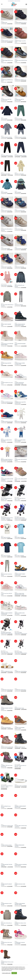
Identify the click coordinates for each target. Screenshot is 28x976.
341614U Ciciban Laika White (21, 785)
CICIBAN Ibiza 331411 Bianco (7, 689)
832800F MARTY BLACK (20, 747)
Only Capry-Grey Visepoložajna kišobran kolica (7, 652)
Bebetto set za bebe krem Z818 (21, 421)
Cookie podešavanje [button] (6, 973)
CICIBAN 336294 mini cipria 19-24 (7, 383)
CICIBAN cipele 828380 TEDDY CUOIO (19, 728)
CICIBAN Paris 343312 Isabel (7, 825)
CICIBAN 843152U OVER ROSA (20, 885)
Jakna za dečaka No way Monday (19, 286)
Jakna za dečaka (4, 118)
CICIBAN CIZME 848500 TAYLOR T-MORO (20, 904)
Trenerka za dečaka (18, 118)
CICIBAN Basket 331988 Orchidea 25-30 (20, 364)
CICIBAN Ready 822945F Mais (6, 364)
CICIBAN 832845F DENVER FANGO (7, 709)
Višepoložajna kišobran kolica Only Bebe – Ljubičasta (7, 518)
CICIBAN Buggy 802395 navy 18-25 (7, 61)
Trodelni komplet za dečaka (6, 137)
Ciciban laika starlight (5, 248)
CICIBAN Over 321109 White (21, 671)
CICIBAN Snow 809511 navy (20, 79)
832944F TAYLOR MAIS (6, 727)
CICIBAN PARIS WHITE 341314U (19, 846)
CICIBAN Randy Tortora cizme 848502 (7, 962)
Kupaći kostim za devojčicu (6, 285)
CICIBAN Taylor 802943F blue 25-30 (21, 61)
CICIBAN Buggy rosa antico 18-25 (20, 41)
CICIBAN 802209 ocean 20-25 (7, 40)
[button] (2, 4)
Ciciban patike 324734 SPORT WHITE (21, 460)
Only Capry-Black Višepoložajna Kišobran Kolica (21, 633)
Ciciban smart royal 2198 (6, 266)
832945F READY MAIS (19, 708)
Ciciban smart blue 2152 (20, 210)
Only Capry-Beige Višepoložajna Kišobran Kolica (21, 652)
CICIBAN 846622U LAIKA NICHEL (6, 904)
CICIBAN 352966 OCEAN (6, 845)
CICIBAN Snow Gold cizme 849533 (6, 943)
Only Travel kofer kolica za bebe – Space (20, 499)
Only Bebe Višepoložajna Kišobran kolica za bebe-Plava (21, 518)
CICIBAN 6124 (4, 22)
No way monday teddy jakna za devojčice (7, 305)
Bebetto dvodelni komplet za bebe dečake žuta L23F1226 (6, 460)
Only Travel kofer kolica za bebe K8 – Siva (6, 499)
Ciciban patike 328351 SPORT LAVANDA (7, 479)
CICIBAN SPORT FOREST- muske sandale (20, 575)
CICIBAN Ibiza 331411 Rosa (20, 689)
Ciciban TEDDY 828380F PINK (6, 325)
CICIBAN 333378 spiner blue (7, 421)
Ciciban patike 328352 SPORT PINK (21, 479)
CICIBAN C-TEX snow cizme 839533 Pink (6, 766)
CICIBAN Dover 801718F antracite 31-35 (6, 100)
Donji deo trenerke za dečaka (7, 155)
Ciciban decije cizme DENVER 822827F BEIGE (7, 344)
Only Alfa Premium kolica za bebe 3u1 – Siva (20, 766)
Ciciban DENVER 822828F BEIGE (20, 344)
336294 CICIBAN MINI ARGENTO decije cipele (19, 594)
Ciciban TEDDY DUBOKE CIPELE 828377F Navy (20, 325)
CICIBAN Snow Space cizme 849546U (20, 923)
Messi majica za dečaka (5, 537)
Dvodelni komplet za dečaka (20, 137)
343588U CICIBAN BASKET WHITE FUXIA (20, 807)
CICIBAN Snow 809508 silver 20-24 (7, 80)
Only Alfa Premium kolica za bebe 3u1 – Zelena (6, 786)
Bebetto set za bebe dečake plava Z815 (6, 440)
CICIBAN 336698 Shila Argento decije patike (19, 383)
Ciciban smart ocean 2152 (6, 210)
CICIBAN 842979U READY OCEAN (6, 885)
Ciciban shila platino (19, 229)
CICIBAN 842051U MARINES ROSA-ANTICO (21, 865)
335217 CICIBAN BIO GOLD (7, 671)
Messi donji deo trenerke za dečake (6, 575)
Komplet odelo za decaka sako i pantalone (21, 826)
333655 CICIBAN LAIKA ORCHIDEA (20, 613)
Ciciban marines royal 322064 (21, 248)
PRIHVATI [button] (14, 973)
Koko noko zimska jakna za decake (6, 923)
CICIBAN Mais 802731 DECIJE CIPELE (19, 100)
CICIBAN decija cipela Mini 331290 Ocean (20, 403)
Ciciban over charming (19, 266)
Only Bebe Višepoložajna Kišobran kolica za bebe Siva (6, 633)
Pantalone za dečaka (19, 304)
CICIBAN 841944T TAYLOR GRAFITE (6, 865)
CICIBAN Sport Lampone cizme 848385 (20, 943)
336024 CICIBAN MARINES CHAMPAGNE (6, 613)
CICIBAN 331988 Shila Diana (7, 402)
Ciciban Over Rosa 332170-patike (6, 594)
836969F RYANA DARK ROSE (7, 747)
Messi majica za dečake (19, 555)
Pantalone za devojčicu (5, 173)
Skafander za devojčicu (19, 173)
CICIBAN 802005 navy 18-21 (20, 22)
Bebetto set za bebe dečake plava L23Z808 (20, 440)
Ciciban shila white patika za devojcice (6, 229)
